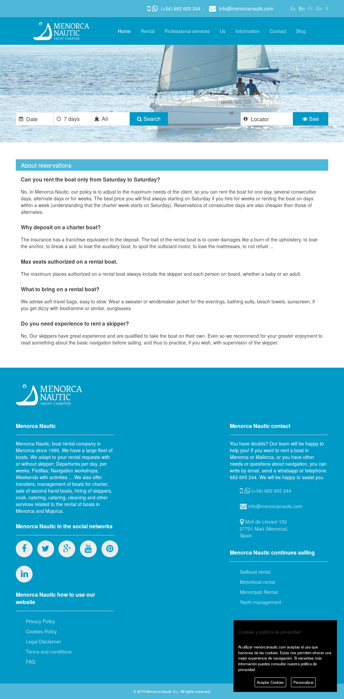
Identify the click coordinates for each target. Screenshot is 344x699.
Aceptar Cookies (270, 682)
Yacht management (260, 602)
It (327, 8)
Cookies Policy (41, 631)
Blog (301, 31)
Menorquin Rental (259, 592)
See (313, 119)
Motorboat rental (257, 581)
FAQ (30, 661)
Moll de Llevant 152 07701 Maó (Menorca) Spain (264, 528)
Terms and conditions (49, 651)
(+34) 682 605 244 (180, 8)
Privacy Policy (40, 621)
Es (293, 8)
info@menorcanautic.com (245, 8)
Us (222, 31)
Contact (278, 31)
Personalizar (303, 682)
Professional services (187, 31)
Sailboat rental (255, 571)
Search (151, 119)
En (302, 8)
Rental (148, 31)
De (319, 8)
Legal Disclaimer (43, 641)
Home (124, 31)
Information (247, 31)
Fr (310, 8)
